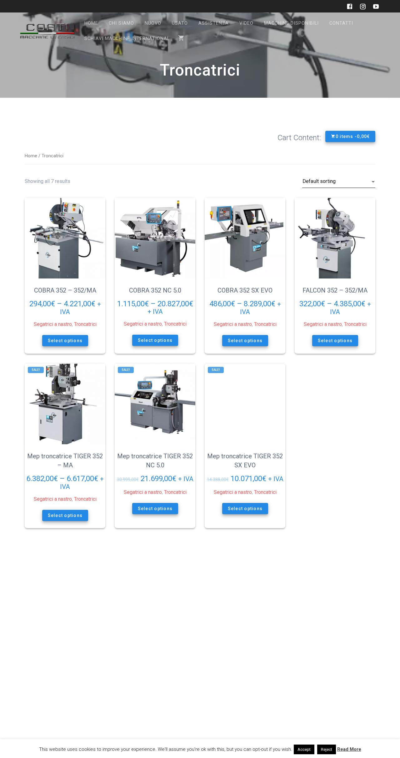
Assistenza (213, 23)
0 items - (353, 136)
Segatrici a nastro (53, 324)
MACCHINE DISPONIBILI (291, 23)
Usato (180, 23)
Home (91, 23)
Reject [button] (326, 749)
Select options (65, 340)
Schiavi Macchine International (127, 38)
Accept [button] (304, 749)
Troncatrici (85, 324)
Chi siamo (121, 23)
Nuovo (153, 23)
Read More (349, 749)
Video (246, 23)
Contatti (341, 23)
